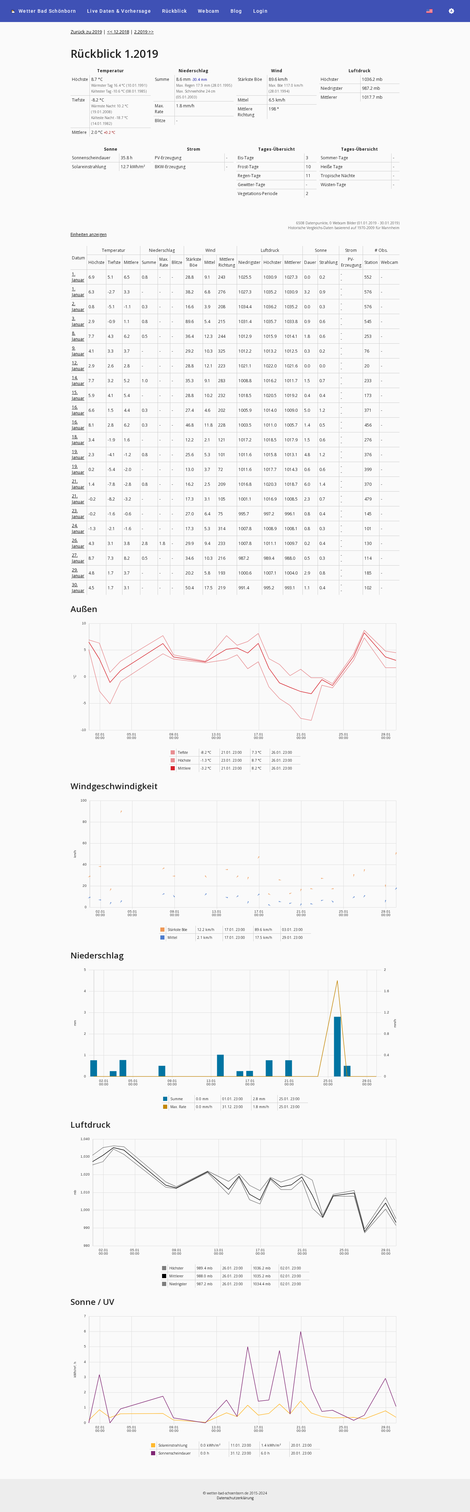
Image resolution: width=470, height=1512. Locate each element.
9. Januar (78, 351)
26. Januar (78, 543)
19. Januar (78, 454)
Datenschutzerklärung (235, 1497)
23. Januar (78, 513)
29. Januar (78, 573)
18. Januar (78, 440)
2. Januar (78, 306)
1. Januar (78, 277)
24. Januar (78, 528)
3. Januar (78, 321)
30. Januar (78, 587)
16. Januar (78, 410)
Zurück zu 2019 (86, 32)
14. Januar (78, 380)
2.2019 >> (144, 32)
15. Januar (78, 395)
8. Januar (78, 336)
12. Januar (78, 366)
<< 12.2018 (118, 32)
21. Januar (78, 484)
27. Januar (78, 558)
